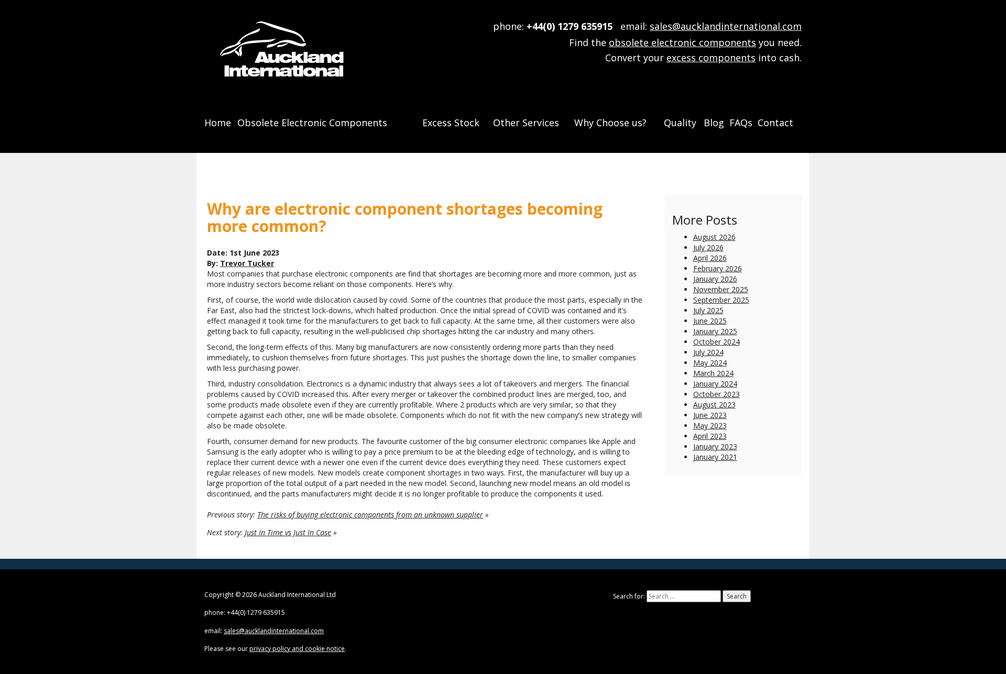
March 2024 (713, 373)
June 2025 (710, 321)
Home (217, 122)
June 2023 (710, 415)
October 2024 (716, 342)
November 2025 (720, 289)
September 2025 (721, 300)
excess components (711, 57)
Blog (714, 122)
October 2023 (716, 394)
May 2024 (710, 363)
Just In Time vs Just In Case (288, 532)
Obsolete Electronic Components (312, 122)
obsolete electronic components (682, 42)
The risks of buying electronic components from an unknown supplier (370, 515)
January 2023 (715, 446)
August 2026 (714, 237)
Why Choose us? (610, 122)
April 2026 (710, 258)
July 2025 (708, 310)
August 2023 (714, 405)
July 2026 (708, 247)
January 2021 (715, 457)
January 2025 (715, 331)
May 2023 (710, 425)
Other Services (526, 122)
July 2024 (708, 352)
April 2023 (710, 436)
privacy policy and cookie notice (297, 648)
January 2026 (715, 279)
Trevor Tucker (247, 263)
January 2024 (715, 384)
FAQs (740, 122)
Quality (680, 122)
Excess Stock (450, 122)
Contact (775, 122)
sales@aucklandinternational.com (726, 26)
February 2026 (717, 268)
